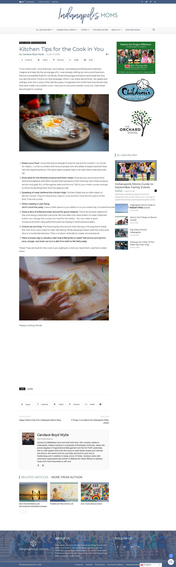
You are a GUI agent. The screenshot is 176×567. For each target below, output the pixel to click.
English (147, 565)
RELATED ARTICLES (34, 477)
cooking (30, 389)
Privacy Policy (100, 565)
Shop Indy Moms (132, 30)
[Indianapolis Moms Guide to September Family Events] (136, 170)
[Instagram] (146, 2)
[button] (154, 30)
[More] (100, 404)
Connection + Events (66, 30)
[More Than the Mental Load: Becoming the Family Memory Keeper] (33, 492)
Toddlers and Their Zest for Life (61, 504)
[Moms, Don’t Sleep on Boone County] (121, 220)
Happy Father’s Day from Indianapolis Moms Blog (40, 420)
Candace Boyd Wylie (33, 54)
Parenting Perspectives (38, 43)
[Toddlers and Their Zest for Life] (64, 492)
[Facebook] (142, 2)
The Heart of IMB (100, 30)
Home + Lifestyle (25, 43)
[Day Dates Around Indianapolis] (121, 232)
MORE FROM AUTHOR (66, 477)
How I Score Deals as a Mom (91, 504)
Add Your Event (44, 2)
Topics (84, 30)
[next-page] (25, 511)
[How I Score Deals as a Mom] (95, 492)
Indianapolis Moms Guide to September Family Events (134, 185)
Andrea (118, 191)
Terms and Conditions (115, 565)
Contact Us (79, 565)
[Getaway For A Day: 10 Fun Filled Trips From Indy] (121, 245)
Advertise (55, 2)
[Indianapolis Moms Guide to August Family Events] (121, 208)
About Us (115, 30)
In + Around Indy (43, 30)
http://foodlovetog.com (45, 439)
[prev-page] (20, 511)
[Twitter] (155, 2)
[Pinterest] (151, 2)
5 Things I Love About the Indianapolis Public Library (90, 421)
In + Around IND (122, 179)
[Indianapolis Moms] (88, 15)
